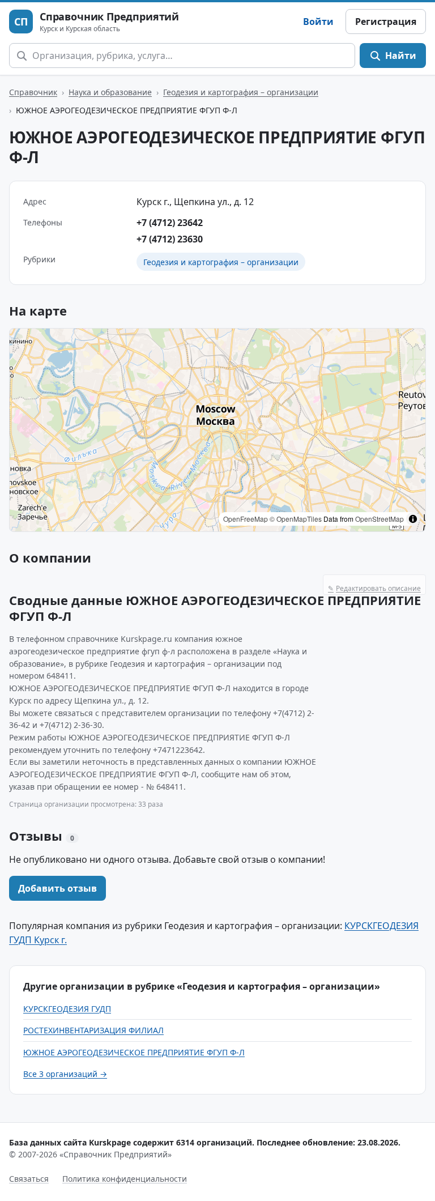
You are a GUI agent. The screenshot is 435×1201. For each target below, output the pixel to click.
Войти (318, 21)
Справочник (33, 92)
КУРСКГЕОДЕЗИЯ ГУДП (67, 1008)
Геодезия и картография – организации (240, 92)
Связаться (29, 1178)
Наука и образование (110, 92)
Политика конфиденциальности (124, 1178)
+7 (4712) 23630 (170, 239)
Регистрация (385, 21)
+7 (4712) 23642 (170, 222)
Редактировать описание (374, 588)
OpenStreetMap (379, 518)
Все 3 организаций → (65, 1073)
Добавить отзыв (57, 888)
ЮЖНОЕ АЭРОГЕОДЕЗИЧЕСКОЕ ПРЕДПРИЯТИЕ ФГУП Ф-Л (134, 1052)
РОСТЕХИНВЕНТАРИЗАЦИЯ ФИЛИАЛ (93, 1030)
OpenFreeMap (245, 518)
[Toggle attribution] (413, 519)
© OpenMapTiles (296, 518)
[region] (217, 430)
